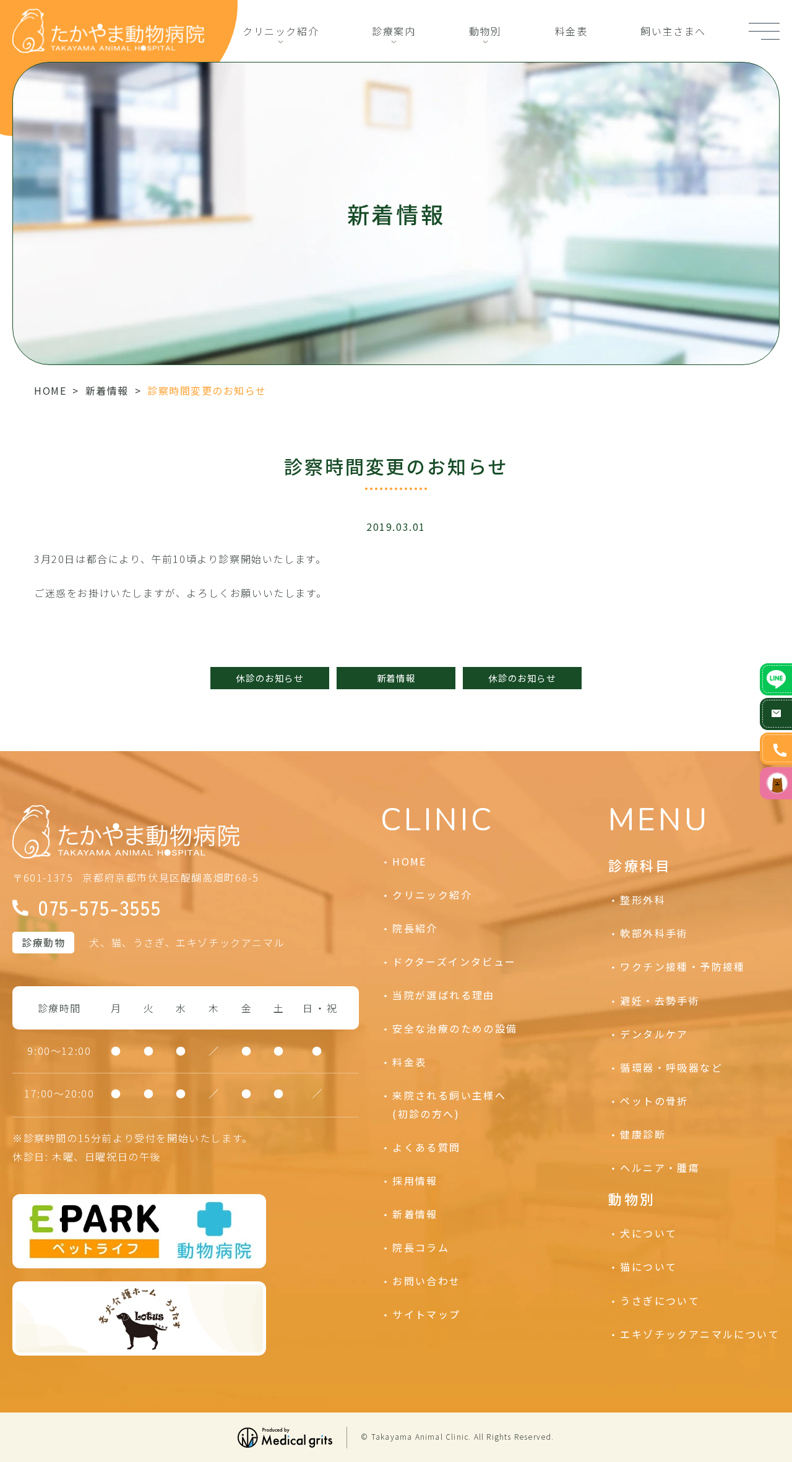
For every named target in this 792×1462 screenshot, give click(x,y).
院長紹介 (415, 928)
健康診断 (643, 1134)
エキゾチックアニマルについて (700, 1334)
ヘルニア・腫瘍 (660, 1167)
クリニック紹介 (281, 31)
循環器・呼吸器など (671, 1067)
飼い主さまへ (673, 31)
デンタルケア (654, 1033)
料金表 (571, 31)
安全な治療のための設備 (454, 1028)
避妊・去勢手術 (660, 1000)
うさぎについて (660, 1300)
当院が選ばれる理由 (443, 994)
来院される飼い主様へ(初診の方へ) (449, 1104)
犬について (648, 1233)
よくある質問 (426, 1147)
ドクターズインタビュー (454, 961)
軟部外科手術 (654, 933)
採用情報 (415, 1180)
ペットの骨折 (654, 1100)
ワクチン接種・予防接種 (682, 966)
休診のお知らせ (269, 677)
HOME (50, 390)
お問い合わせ (426, 1280)
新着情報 (107, 390)
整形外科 (643, 899)
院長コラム (420, 1247)
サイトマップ (426, 1314)
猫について (648, 1266)
